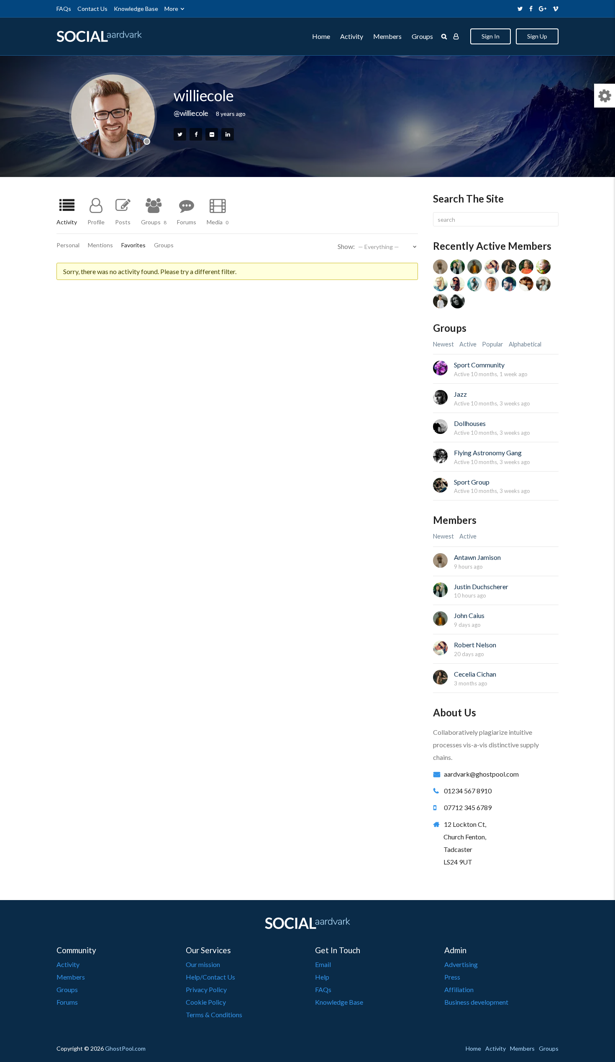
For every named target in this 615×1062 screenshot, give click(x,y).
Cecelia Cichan (475, 674)
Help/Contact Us (210, 977)
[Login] (456, 36)
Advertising (461, 964)
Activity (351, 36)
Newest (443, 344)
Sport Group (471, 482)
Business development (476, 1002)
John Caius (469, 615)
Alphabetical (525, 344)
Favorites (133, 245)
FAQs (63, 8)
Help (322, 977)
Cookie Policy (206, 1002)
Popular (492, 344)
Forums (186, 221)
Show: (346, 246)
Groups (422, 36)
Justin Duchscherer (481, 586)
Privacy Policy (206, 989)
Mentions (100, 245)
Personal (67, 245)
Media (217, 221)
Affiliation (459, 989)
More (171, 8)
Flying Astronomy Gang (488, 453)
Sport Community (479, 365)
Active (468, 344)
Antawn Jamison (477, 557)
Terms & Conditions (214, 1014)
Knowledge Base (136, 8)
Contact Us (92, 8)
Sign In (491, 36)
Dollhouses (470, 423)
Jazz (460, 394)
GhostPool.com (125, 1048)
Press (452, 977)
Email (323, 964)
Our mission (203, 964)
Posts (123, 221)
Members (387, 36)
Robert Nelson (475, 645)
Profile (96, 221)
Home (321, 36)
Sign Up (537, 36)
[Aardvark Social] (99, 37)
